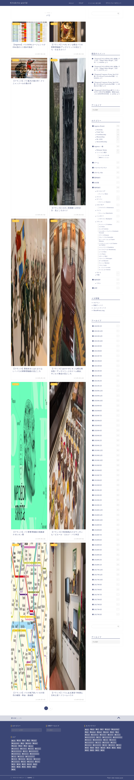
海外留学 (106, 280)
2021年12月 (106, 331)
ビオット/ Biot (103, 256)
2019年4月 (106, 490)
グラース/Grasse (104, 235)
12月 (14, 740)
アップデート (15, 748)
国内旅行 (106, 177)
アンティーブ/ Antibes (105, 224)
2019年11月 (106, 455)
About (71, 3)
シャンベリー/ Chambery (106, 247)
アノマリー (24, 748)
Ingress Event (106, 126)
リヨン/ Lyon (103, 265)
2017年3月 (106, 614)
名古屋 (30, 764)
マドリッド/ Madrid (104, 202)
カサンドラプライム (17, 751)
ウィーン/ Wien (103, 194)
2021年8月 (106, 351)
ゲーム (106, 163)
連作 (35, 766)
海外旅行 (106, 187)
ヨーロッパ (31, 761)
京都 (19, 764)
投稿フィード (98, 305)
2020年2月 (106, 440)
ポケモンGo (106, 172)
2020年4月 (106, 430)
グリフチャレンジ (34, 751)
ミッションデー (16, 761)
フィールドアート (30, 756)
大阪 (36, 764)
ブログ (81, 3)
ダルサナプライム (16, 753)
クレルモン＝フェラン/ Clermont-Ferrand (109, 232)
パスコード (21, 756)
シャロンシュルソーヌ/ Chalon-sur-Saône (108, 244)
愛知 (14, 766)
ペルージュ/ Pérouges (105, 258)
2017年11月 (106, 575)
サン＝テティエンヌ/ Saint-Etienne (107, 240)
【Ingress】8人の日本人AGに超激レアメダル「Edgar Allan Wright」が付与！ (107, 60)
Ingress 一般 (106, 146)
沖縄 (30, 766)
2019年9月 (106, 465)
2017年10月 (106, 580)
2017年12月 (106, 570)
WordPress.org (98, 310)
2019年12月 (106, 450)
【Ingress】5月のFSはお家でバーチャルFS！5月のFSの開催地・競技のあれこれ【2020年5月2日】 (107, 92)
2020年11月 (106, 396)
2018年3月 (106, 555)
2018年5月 (106, 545)
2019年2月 (106, 500)
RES (21, 746)
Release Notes (108, 150)
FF (24, 740)
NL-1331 (108, 139)
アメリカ (31, 748)
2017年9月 (106, 584)
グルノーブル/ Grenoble (106, 237)
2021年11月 (106, 336)
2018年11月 (106, 515)
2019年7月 (106, 475)
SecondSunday (107, 141)
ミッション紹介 (108, 152)
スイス (107, 197)
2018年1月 (106, 565)
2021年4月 (106, 371)
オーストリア (107, 191)
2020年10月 (106, 400)
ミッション (37, 759)
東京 (24, 766)
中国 (107, 275)
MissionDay (108, 137)
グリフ (26, 751)
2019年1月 (106, 505)
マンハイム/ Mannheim (106, 213)
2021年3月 (106, 376)
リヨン (107, 283)
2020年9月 (106, 406)
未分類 (106, 182)
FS (29, 740)
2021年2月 (106, 381)
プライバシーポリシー (113, 3)
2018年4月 (106, 550)
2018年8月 (106, 530)
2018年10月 (106, 520)
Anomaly (108, 129)
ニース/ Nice (102, 252)
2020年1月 (106, 445)
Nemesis (29, 743)
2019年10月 (106, 460)
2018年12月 (106, 510)
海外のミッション (104, 157)
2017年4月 (106, 609)
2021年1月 (106, 386)
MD (23, 743)
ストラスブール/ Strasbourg (107, 249)
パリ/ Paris (102, 254)
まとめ (31, 746)
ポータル (30, 759)
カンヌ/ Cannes (103, 229)
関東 (14, 769)
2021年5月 (106, 366)
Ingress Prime (16, 743)
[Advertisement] (106, 34)
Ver (26, 746)
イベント (38, 748)
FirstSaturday (108, 134)
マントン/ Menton (104, 263)
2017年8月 (106, 589)
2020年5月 (106, 425)
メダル (24, 761)
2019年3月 (106, 495)
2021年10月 (106, 341)
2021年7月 (106, 356)
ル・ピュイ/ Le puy (104, 267)
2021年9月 (106, 346)
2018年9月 (106, 525)
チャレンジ (26, 753)
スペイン (107, 199)
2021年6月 (106, 361)
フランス (108, 221)
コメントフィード (99, 308)
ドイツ (107, 210)
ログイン (96, 302)
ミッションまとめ (94, 3)
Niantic (35, 743)
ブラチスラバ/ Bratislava (106, 207)
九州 (14, 764)
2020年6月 (106, 420)
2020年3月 (106, 435)
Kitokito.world (19, 2)
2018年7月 (106, 535)
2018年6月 (106, 540)
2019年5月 (106, 485)
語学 (106, 288)
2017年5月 (106, 604)
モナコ (107, 272)
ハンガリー (107, 216)
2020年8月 (106, 411)
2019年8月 (106, 470)
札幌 (19, 766)
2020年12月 (106, 391)
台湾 (24, 764)
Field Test (108, 132)
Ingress (34, 740)
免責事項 (29, 777)
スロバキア (107, 205)
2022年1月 (106, 326)
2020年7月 (106, 415)
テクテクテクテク (106, 168)
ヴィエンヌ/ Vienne (105, 269)
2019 (19, 740)
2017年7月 (106, 594)
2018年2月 (106, 560)
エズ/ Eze (102, 226)
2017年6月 (106, 599)
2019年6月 (106, 480)
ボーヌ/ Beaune (103, 260)
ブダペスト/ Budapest (105, 219)
